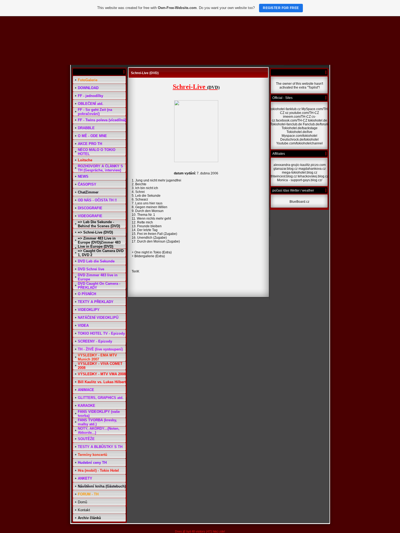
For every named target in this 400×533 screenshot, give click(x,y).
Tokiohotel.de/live (299, 132)
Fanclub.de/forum (316, 124)
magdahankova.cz (312, 169)
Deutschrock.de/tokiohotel (299, 139)
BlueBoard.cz (299, 202)
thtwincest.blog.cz (284, 176)
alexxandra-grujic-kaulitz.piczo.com (299, 165)
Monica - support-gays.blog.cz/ (299, 180)
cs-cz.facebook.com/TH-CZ (294, 118)
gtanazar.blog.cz (285, 169)
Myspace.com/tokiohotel (299, 136)
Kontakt (84, 510)
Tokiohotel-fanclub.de (286, 124)
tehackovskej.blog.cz (313, 176)
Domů (82, 502)
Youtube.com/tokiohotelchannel (299, 143)
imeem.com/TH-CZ (297, 117)
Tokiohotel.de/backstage (300, 128)
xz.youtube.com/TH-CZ (302, 113)
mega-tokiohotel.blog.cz (299, 172)
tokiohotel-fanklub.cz (285, 109)
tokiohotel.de (317, 120)
